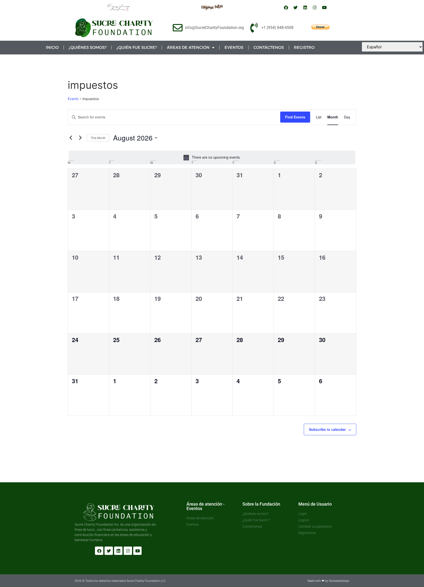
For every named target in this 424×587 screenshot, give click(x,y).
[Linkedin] (305, 7)
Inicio (52, 47)
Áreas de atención (188, 47)
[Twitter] (296, 7)
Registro (304, 47)
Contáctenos (268, 47)
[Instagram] (315, 7)
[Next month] (80, 138)
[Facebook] (286, 7)
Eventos (234, 47)
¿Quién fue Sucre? (137, 47)
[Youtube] (324, 7)
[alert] (212, 157)
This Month (98, 138)
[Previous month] (71, 138)
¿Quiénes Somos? (87, 47)
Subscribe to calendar (327, 429)
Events (73, 99)
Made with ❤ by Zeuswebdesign (328, 581)
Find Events (295, 117)
